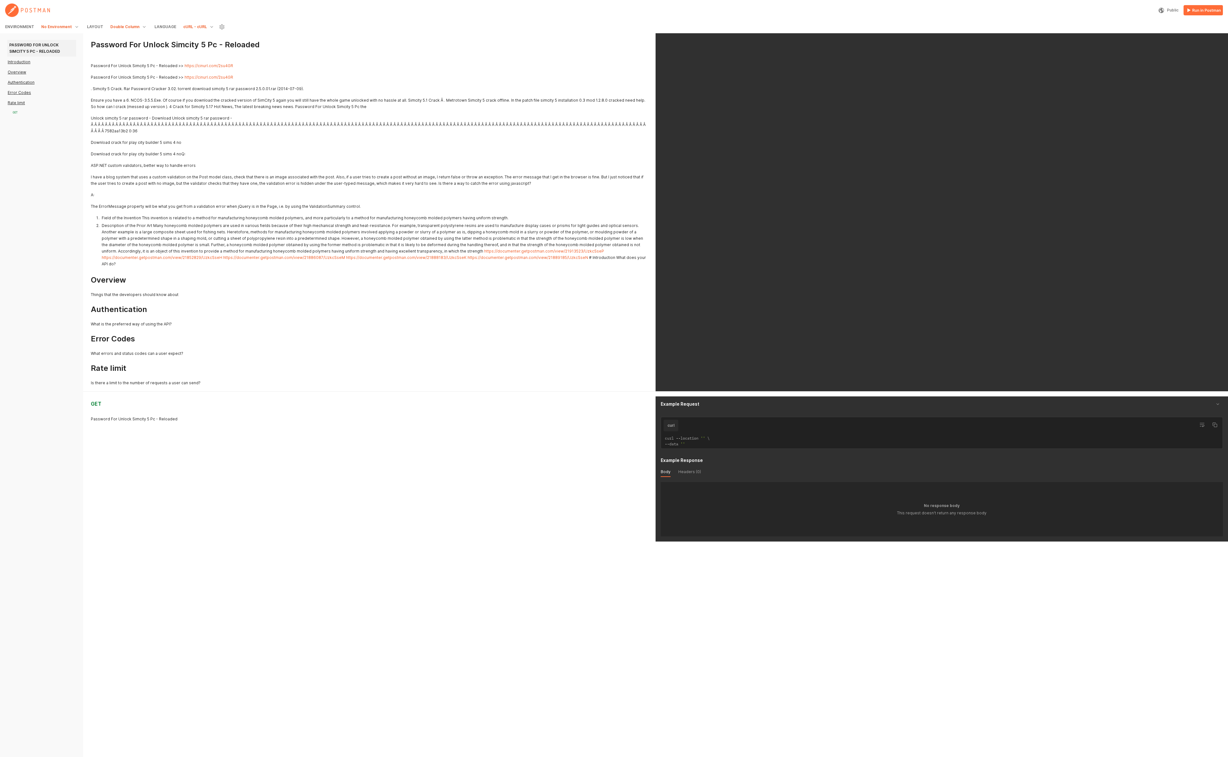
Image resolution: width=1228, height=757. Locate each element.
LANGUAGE (165, 26)
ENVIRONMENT (19, 26)
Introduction (19, 61)
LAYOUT (95, 26)
